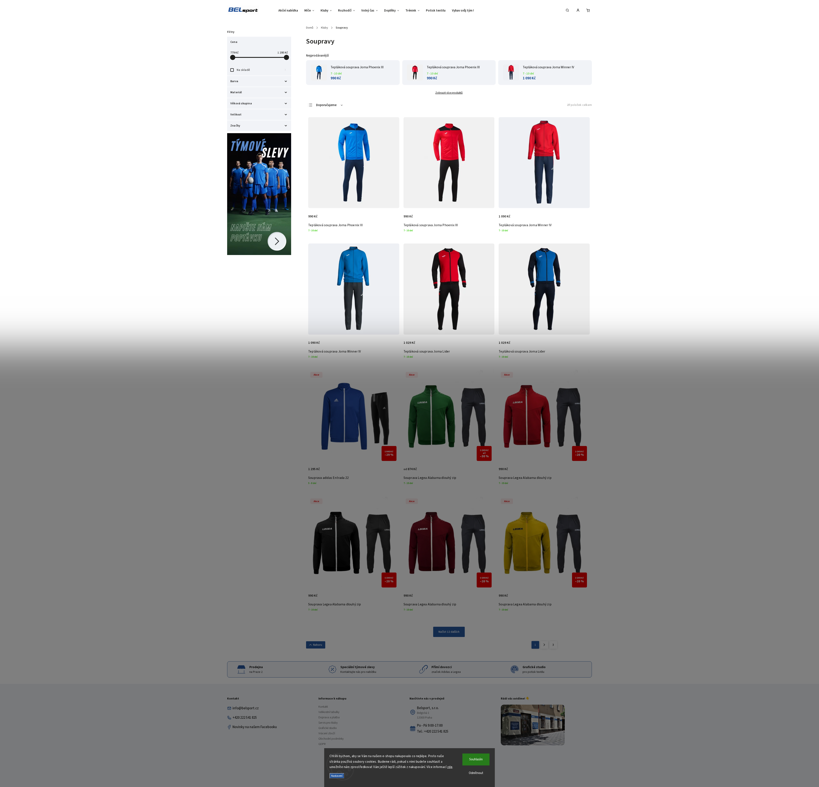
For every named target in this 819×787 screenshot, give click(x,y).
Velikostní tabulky (328, 712)
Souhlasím (476, 759)
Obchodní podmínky (331, 739)
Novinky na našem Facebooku (254, 727)
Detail (391, 219)
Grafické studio (327, 728)
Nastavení (337, 776)
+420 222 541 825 (244, 717)
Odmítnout (476, 773)
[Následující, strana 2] (544, 645)
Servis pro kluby (328, 723)
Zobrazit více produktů (449, 93)
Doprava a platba (329, 717)
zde (450, 767)
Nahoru (317, 645)
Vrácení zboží (326, 733)
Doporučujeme (326, 105)
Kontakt (323, 707)
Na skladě (261, 70)
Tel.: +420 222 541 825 (432, 731)
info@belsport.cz (245, 708)
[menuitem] (289, 10)
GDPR (321, 744)
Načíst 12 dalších (449, 632)
